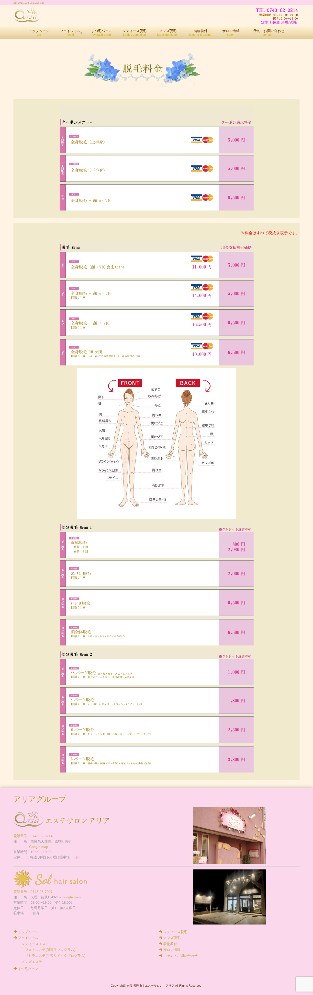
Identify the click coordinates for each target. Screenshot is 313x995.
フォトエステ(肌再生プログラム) (48, 950)
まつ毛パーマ (28, 969)
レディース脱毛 (175, 932)
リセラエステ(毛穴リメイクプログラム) (54, 956)
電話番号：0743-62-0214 (33, 836)
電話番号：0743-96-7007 (33, 892)
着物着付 (170, 944)
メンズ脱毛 (171, 938)
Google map (30, 847)
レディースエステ (35, 944)
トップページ (28, 932)
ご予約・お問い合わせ (180, 956)
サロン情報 (171, 950)
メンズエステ (32, 962)
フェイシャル (28, 938)
